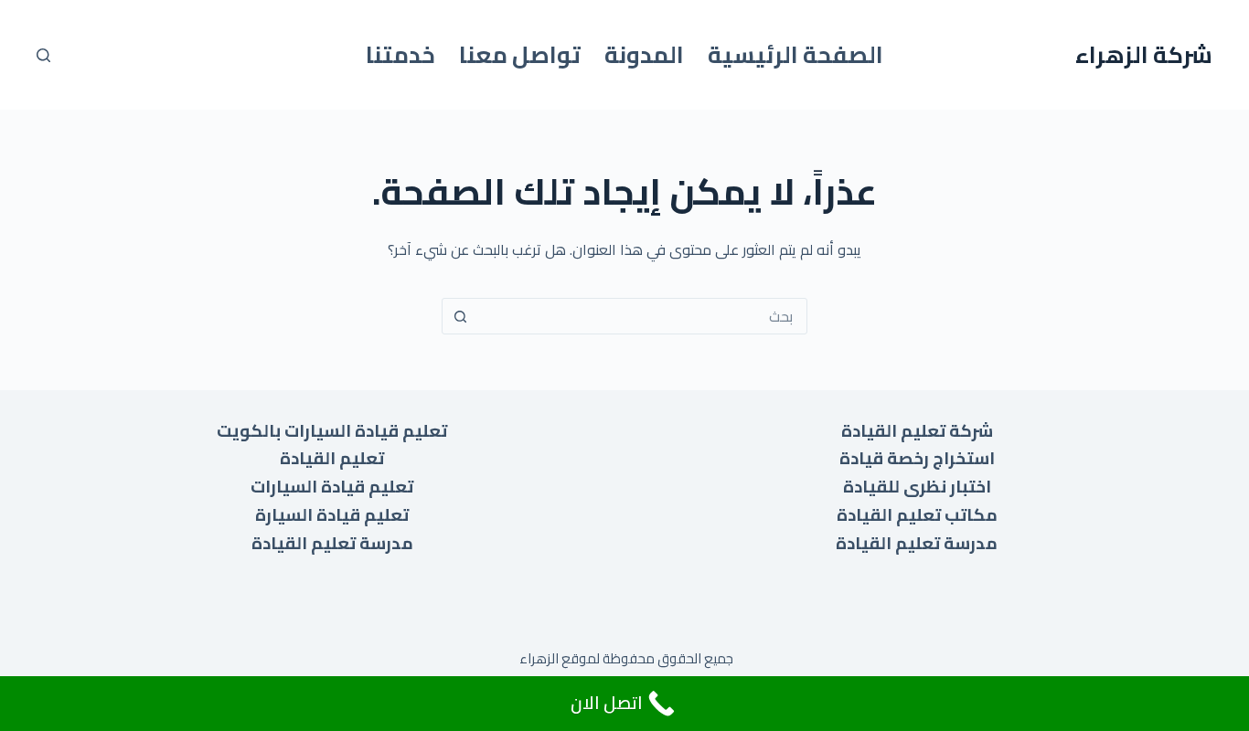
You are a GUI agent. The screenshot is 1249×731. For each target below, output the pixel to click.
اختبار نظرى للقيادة (917, 487)
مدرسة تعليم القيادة (917, 543)
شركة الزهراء (1143, 54)
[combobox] (641, 316)
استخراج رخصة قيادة (917, 458)
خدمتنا (400, 54)
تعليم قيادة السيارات (332, 487)
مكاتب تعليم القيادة (917, 515)
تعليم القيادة (332, 458)
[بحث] (43, 55)
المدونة (644, 54)
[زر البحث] (460, 316)
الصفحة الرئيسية (795, 54)
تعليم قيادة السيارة (332, 515)
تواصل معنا (520, 54)
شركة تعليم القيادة (917, 431)
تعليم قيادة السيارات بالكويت (332, 431)
